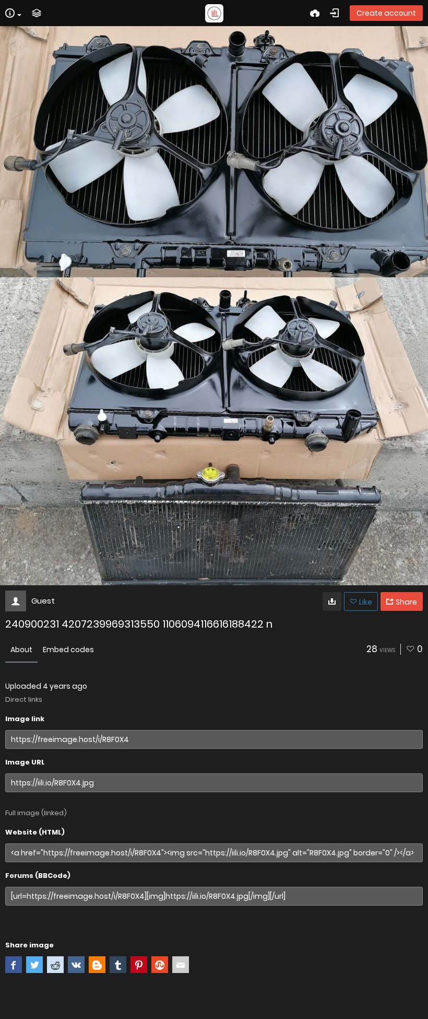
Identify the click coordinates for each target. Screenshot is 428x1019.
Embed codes (68, 649)
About (21, 649)
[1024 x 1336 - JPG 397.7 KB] (332, 601)
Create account (386, 13)
